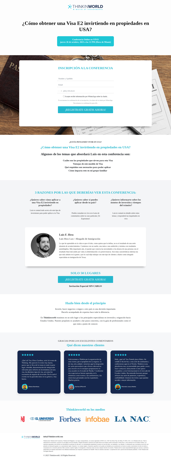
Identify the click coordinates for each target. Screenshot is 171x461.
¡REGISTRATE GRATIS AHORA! (85, 109)
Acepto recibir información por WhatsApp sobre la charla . (86, 96)
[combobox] (59, 91)
